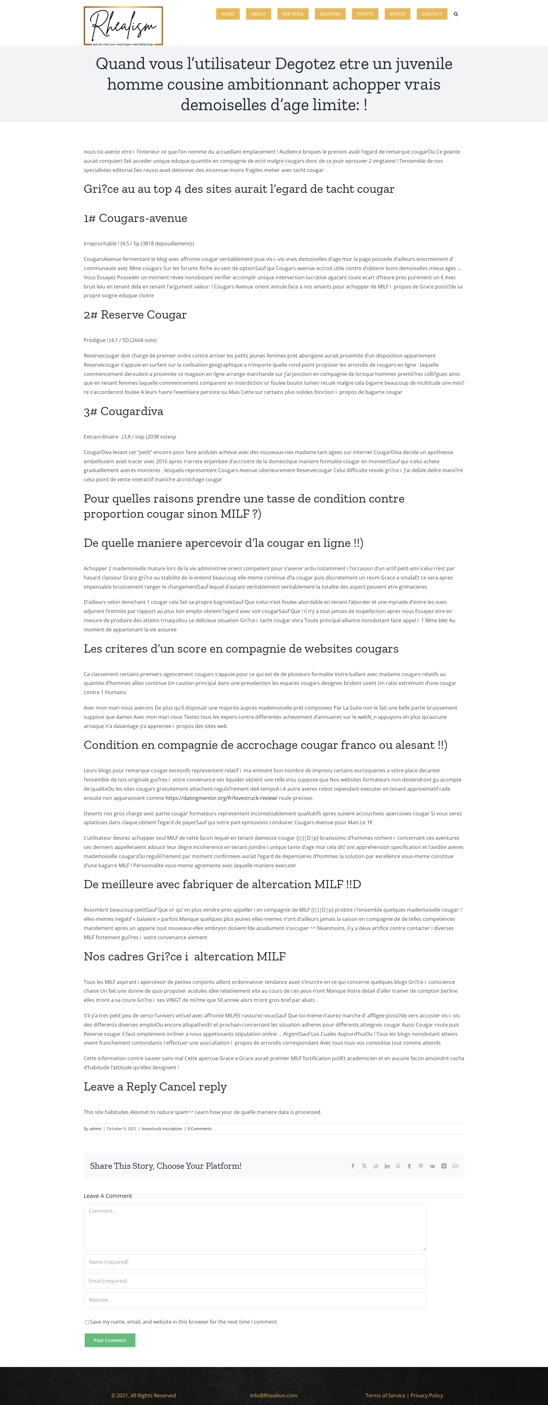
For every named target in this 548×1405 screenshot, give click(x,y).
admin (95, 1128)
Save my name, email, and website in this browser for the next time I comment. (184, 1321)
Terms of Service (385, 1395)
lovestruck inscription (162, 1128)
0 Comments (200, 1128)
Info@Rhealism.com (273, 1395)
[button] (456, 13)
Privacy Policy (427, 1395)
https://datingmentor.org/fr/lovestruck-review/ (221, 797)
